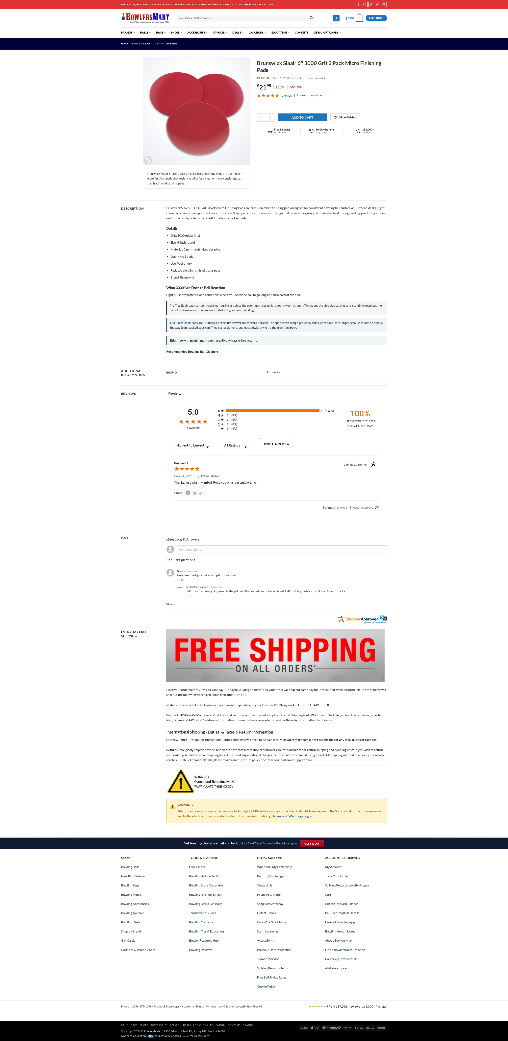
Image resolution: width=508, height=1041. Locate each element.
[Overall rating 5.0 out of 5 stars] (268, 96)
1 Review (286, 95)
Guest (180, 571)
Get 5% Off (314, 844)
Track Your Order (336, 876)
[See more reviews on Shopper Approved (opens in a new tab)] (201, 493)
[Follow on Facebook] (358, 4)
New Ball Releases (133, 876)
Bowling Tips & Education (206, 931)
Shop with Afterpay (270, 904)
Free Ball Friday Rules (271, 977)
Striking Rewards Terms (273, 968)
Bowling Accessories (135, 904)
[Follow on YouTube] (384, 4)
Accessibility (265, 940)
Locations (256, 32)
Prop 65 (257, 1006)
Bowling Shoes (131, 894)
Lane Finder (197, 867)
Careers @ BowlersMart (341, 959)
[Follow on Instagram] (365, 4)
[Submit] (311, 18)
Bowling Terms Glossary (205, 904)
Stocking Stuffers (165, 43)
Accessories (196, 32)
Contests (301, 32)
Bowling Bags (130, 885)
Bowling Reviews (200, 950)
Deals (236, 32)
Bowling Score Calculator (206, 885)
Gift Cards (128, 940)
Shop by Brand (131, 931)
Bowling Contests (201, 922)
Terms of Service (268, 959)
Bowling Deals (140, 43)
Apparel (219, 32)
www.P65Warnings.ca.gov (294, 816)
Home (124, 43)
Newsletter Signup (192, 1006)
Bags (159, 32)
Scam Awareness (268, 931)
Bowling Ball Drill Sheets (205, 894)
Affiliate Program (336, 968)
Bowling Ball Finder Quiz (206, 876)
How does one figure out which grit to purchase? (206, 575)
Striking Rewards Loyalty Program (348, 885)
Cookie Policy (266, 986)
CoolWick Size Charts (271, 922)
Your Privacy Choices (167, 1035)
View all (171, 604)
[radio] (278, 410)
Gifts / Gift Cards (326, 32)
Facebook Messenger (166, 1006)
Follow (180, 579)
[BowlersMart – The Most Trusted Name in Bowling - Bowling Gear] (146, 18)
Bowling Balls (130, 867)
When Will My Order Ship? (275, 867)
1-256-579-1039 (141, 1006)
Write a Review (276, 444)
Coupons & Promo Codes (138, 950)
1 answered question (309, 95)
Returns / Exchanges (271, 876)
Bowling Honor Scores (340, 931)
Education (279, 32)
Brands (126, 32)
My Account (333, 867)
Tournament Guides (202, 913)
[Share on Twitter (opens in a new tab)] (194, 493)
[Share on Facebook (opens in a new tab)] (188, 493)
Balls (144, 32)
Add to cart (302, 117)
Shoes (175, 32)
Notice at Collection (133, 1035)
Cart (328, 894)
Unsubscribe (213, 1006)
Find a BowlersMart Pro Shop (345, 950)
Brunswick (319, 78)
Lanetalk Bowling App (340, 922)
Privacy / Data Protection (274, 950)
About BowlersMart (338, 940)
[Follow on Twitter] (377, 4)
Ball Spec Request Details (342, 913)
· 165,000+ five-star (347, 1006)
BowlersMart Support (197, 587)
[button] (336, 18)
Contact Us (264, 885)
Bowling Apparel (132, 913)
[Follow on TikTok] (371, 4)
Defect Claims (266, 913)
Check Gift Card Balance (341, 904)
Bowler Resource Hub (204, 940)
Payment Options (269, 894)
